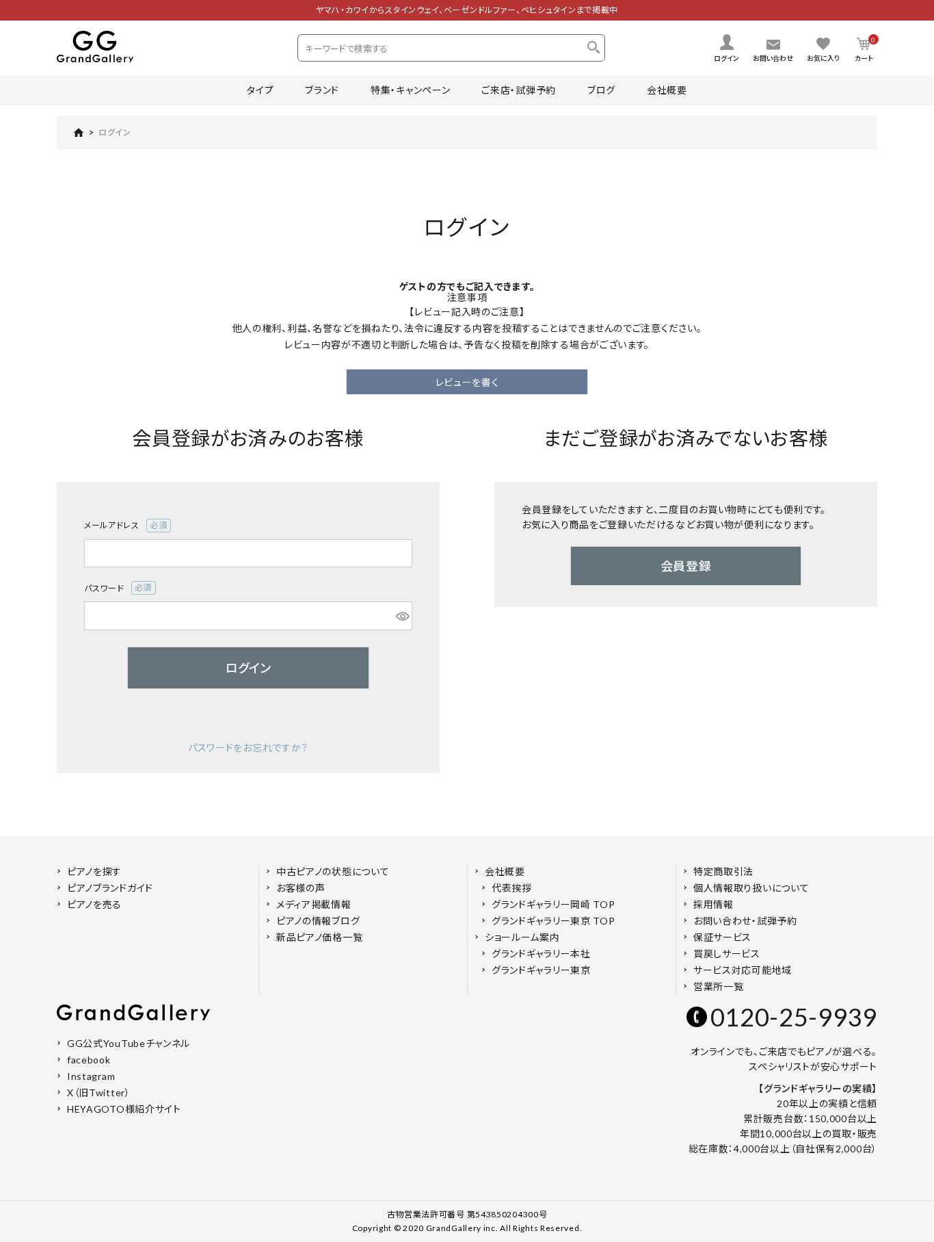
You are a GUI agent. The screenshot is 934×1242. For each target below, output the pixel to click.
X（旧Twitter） (99, 1092)
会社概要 (667, 90)
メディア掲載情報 (313, 904)
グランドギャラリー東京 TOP (553, 921)
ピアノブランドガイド (110, 888)
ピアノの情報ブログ (318, 921)
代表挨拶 (512, 888)
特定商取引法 (723, 871)
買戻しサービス (726, 953)
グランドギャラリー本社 (541, 953)
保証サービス (722, 937)
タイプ (260, 90)
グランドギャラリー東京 (541, 970)
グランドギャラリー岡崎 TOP (553, 904)
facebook (89, 1059)
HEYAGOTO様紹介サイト (124, 1109)
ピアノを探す (94, 871)
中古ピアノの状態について (332, 871)
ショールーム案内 (522, 937)
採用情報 (713, 904)
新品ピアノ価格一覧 (319, 937)
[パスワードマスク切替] (402, 616)
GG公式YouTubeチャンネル (128, 1043)
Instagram (91, 1076)
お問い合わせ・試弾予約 (745, 921)
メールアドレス (121, 526)
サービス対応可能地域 (742, 970)
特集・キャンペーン (410, 90)
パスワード (114, 589)
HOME (70, 132)
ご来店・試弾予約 (518, 90)
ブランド (322, 90)
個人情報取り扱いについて (751, 888)
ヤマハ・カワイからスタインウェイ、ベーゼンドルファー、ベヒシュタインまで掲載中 (467, 10)
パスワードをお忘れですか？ (248, 747)
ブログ (601, 90)
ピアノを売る (94, 904)
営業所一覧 (718, 986)
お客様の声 (300, 888)
